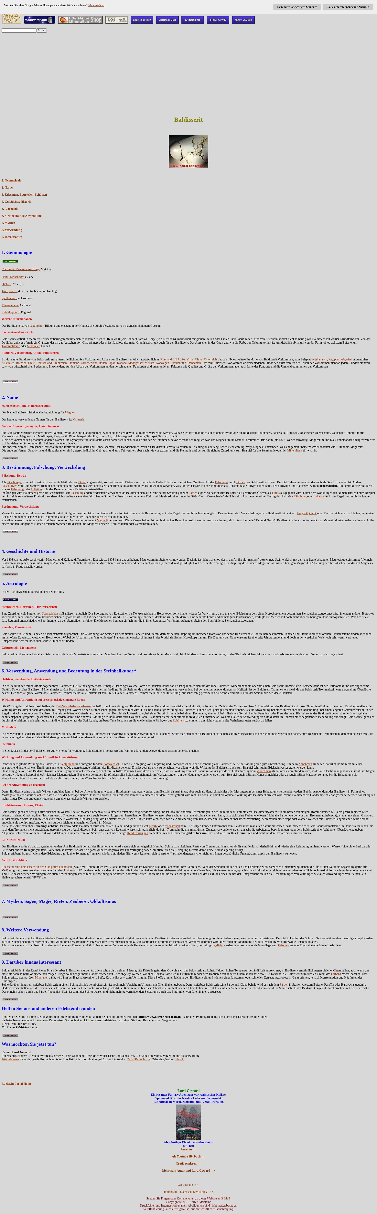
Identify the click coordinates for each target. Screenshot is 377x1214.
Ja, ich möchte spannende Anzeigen (348, 6)
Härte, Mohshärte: (13, 277)
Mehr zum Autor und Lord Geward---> (188, 1170)
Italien (103, 363)
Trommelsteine (11, 346)
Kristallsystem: (11, 312)
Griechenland (89, 363)
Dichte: (6, 284)
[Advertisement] (188, 84)
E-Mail (226, 1198)
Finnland (73, 363)
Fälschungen (14, 482)
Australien (8, 363)
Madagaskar (135, 363)
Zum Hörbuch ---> (138, 1059)
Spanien (176, 363)
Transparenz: (9, 291)
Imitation (36, 489)
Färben (82, 482)
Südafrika (187, 359)
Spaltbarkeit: (9, 298)
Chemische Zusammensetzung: (21, 269)
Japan (111, 363)
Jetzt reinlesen (10, 1059)
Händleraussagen (137, 833)
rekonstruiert (172, 826)
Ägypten (334, 359)
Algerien (346, 359)
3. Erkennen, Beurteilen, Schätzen (24, 194)
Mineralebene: (10, 305)
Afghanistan (319, 359)
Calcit (313, 513)
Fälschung (221, 482)
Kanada (122, 363)
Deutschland (44, 363)
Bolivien (21, 363)
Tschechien (194, 363)
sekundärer (36, 325)
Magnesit (70, 412)
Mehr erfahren (96, 5)
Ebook (179, 1059)
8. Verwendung (12, 230)
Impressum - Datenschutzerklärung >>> (188, 1191)
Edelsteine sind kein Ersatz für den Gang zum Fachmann (37, 866)
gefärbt (153, 826)
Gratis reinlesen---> (188, 1163)
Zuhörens (179, 720)
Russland (166, 359)
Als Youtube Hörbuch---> (188, 1156)
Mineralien (33, 346)
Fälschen (283, 945)
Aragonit (302, 513)
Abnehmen (305, 764)
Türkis (276, 492)
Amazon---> (189, 1149)
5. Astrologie (10, 208)
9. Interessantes (12, 237)
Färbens (336, 974)
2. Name (7, 187)
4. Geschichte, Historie (16, 201)
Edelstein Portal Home (16, 1083)
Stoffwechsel (111, 764)
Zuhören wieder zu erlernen (73, 706)
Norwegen (162, 363)
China (198, 359)
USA (176, 359)
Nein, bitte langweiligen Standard (297, 6)
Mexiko (149, 363)
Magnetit (102, 520)
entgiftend (68, 764)
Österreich (210, 359)
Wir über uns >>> (188, 1184)
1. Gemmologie (11, 180)
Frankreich (60, 363)
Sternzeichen (50, 613)
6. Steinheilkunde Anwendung (22, 215)
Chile (31, 363)
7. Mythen (8, 222)
